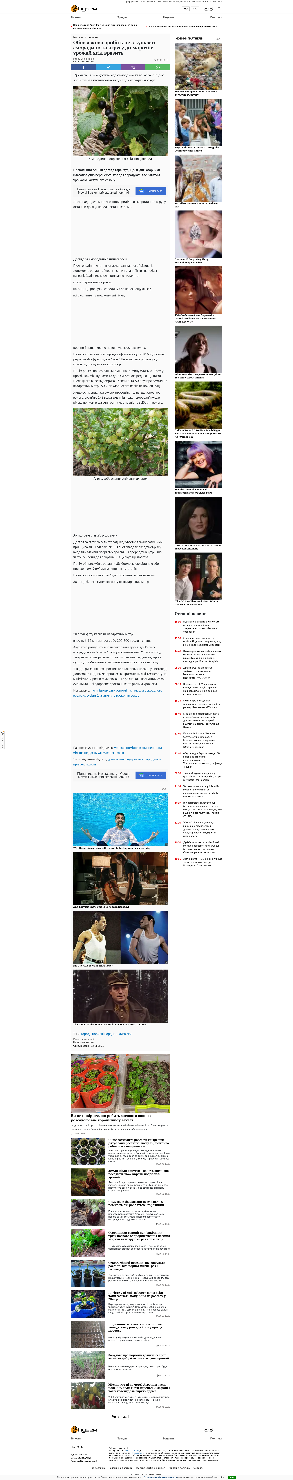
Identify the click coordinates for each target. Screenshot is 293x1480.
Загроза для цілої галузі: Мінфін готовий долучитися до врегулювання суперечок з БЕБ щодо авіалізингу (201, 791)
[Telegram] (108, 67)
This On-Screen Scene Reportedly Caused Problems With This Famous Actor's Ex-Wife (196, 318)
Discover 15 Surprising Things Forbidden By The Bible (192, 261)
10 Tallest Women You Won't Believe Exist (196, 205)
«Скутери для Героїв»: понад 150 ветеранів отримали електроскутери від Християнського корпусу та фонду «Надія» (202, 760)
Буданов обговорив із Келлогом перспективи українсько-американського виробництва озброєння (201, 627)
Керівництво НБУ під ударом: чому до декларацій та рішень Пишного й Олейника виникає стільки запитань (200, 689)
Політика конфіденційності (176, 2)
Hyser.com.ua (132, 1451)
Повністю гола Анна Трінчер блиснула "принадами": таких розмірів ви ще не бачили (105, 26)
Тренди (122, 17)
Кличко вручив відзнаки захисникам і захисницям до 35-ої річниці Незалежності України (202, 704)
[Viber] (133, 67)
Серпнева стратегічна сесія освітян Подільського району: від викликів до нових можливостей (202, 641)
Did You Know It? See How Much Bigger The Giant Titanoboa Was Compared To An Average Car (198, 433)
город (85, 1034)
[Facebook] (83, 67)
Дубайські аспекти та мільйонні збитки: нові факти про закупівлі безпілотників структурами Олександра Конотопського (201, 847)
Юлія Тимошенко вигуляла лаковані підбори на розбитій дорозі (184, 26)
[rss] (206, 9)
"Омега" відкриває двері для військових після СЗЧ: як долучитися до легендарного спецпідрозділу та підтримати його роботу (200, 829)
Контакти (217, 2)
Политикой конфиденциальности (160, 1477)
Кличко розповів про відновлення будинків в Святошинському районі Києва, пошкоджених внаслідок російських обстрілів (202, 656)
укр (185, 8)
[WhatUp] (157, 67)
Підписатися (154, 191)
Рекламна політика (201, 2)
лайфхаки (125, 1034)
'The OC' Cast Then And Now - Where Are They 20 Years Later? (196, 603)
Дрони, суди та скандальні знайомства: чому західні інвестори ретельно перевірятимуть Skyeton (198, 673)
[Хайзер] (84, 8)
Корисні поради (103, 1034)
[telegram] (211, 9)
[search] (219, 8)
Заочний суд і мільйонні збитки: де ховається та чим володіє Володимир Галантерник (202, 862)
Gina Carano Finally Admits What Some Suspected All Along (198, 547)
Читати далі (120, 1416)
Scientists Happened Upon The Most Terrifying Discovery (196, 93)
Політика (216, 17)
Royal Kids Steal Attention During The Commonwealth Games (197, 149)
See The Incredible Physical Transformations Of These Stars (193, 491)
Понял (232, 1477)
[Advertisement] (120, 232)
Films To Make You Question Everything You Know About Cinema (198, 376)
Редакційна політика (151, 2)
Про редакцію (131, 2)
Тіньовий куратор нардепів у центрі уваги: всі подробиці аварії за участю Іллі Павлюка (202, 776)
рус (195, 8)
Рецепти (168, 17)
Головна (76, 17)
